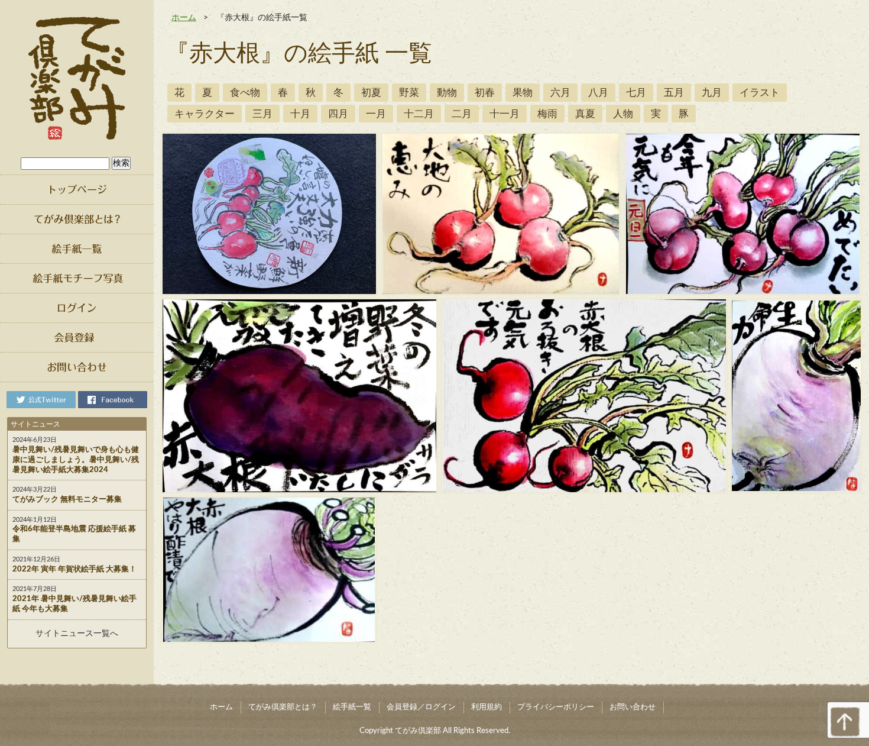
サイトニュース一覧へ (76, 633)
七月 (636, 93)
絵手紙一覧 (352, 707)
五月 (674, 93)
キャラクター (204, 114)
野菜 (409, 93)
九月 (712, 93)
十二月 (419, 114)
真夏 (585, 114)
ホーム (183, 18)
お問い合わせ (632, 707)
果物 (523, 93)
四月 (338, 114)
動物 (447, 93)
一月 (376, 114)
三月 (262, 114)
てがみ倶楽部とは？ (282, 707)
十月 (300, 114)
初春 (485, 93)
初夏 (371, 93)
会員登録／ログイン (421, 707)
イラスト (760, 93)
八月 (598, 93)
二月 (462, 114)
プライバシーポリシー (555, 707)
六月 (560, 93)
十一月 (504, 114)
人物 (623, 114)
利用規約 (486, 707)
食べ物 (245, 93)
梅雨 (547, 114)
